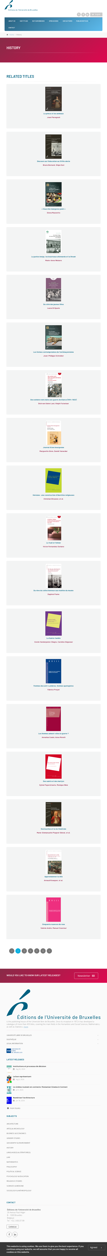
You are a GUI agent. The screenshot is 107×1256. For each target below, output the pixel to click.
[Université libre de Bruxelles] (53, 1050)
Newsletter (84, 975)
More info (18, 98)
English (97, 14)
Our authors (67, 21)
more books (14, 1108)
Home (11, 34)
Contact (11, 27)
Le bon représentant (22, 1076)
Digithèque (11, 1039)
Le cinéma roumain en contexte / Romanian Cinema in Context (40, 1087)
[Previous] (11, 951)
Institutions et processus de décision (29, 1066)
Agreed (93, 1247)
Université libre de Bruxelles (19, 1035)
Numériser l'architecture (24, 1097)
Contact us (12, 1226)
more (26, 1027)
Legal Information (15, 1043)
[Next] (49, 951)
